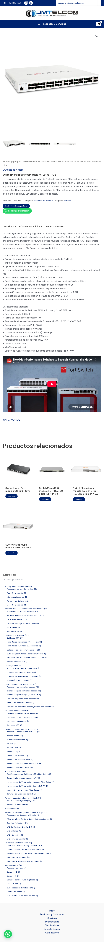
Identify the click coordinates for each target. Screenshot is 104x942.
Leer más (11, 496)
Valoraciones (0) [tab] (54, 226)
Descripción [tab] (9, 226)
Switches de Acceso (51, 161)
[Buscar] (99, 3)
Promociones (52, 921)
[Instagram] (26, 3)
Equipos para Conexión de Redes (24, 161)
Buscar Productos (11, 575)
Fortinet (67, 200)
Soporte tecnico (52, 929)
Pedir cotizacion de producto (16, 206)
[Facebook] (31, 3)
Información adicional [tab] (30, 226)
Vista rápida (18, 482)
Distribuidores (52, 925)
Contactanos (52, 932)
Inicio (5, 161)
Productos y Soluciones (52, 914)
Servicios (52, 918)
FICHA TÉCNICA (12, 420)
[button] (96, 35)
